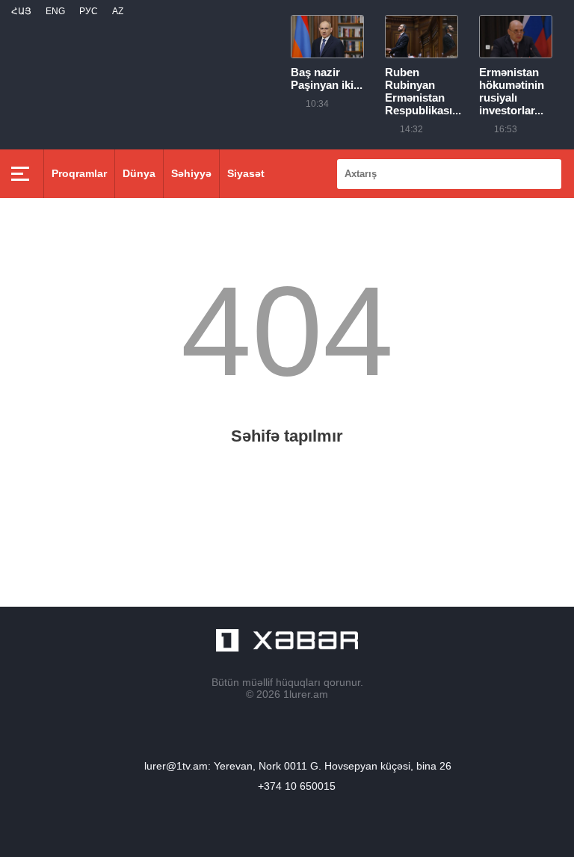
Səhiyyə (191, 173)
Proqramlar (79, 173)
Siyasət (246, 173)
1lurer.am (305, 694)
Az (117, 11)
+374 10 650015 (297, 786)
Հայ (21, 11)
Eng (55, 11)
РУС (88, 11)
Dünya (139, 173)
